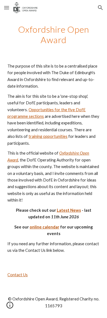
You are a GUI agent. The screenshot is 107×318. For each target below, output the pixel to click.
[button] (6, 7)
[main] (53, 35)
